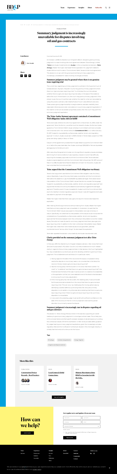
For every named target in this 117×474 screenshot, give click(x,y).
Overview (51, 453)
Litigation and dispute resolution (56, 344)
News (50, 455)
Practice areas (37, 453)
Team (62, 7)
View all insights (59, 397)
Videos (50, 460)
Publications (51, 458)
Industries (36, 455)
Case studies (36, 458)
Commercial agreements (64, 340)
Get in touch (27, 433)
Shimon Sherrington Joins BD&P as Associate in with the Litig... (85, 375)
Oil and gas (51, 340)
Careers (76, 450)
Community (77, 456)
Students (76, 453)
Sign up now (69, 437)
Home (21, 24)
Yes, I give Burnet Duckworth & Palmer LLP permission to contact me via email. (80, 433)
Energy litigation (78, 340)
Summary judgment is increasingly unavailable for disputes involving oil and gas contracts (56, 24)
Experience (71, 7)
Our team (23, 453)
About (90, 7)
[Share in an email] (25, 76)
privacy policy (37, 469)
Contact (76, 459)
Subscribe (98, 7)
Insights (81, 7)
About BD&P (65, 453)
